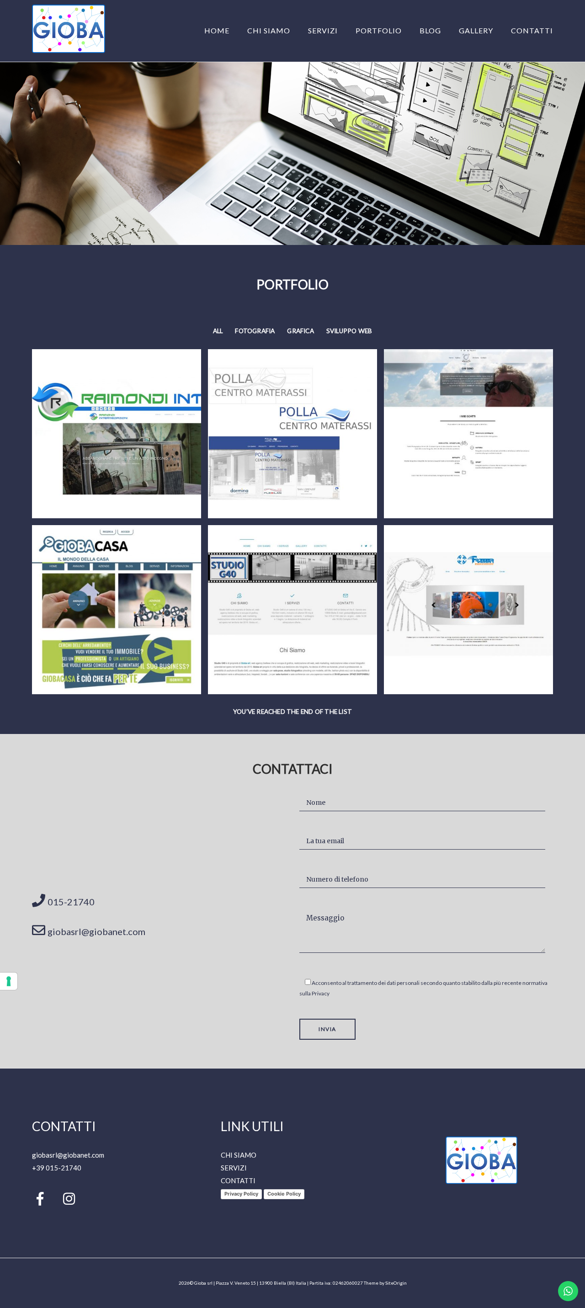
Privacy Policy (241, 1194)
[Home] (68, 50)
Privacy (321, 993)
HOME (216, 30)
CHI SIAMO (268, 30)
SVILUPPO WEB (349, 331)
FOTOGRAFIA (255, 331)
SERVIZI (323, 30)
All (218, 331)
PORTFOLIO (379, 30)
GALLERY (476, 30)
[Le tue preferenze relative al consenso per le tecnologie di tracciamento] (8, 981)
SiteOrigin (396, 1283)
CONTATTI (532, 30)
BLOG (430, 30)
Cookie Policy (284, 1194)
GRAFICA (300, 331)
